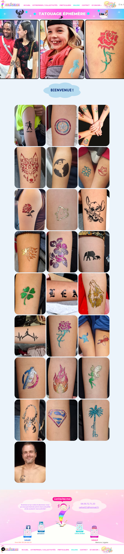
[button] (45, 4)
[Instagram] (119, 4)
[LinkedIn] (122, 4)
